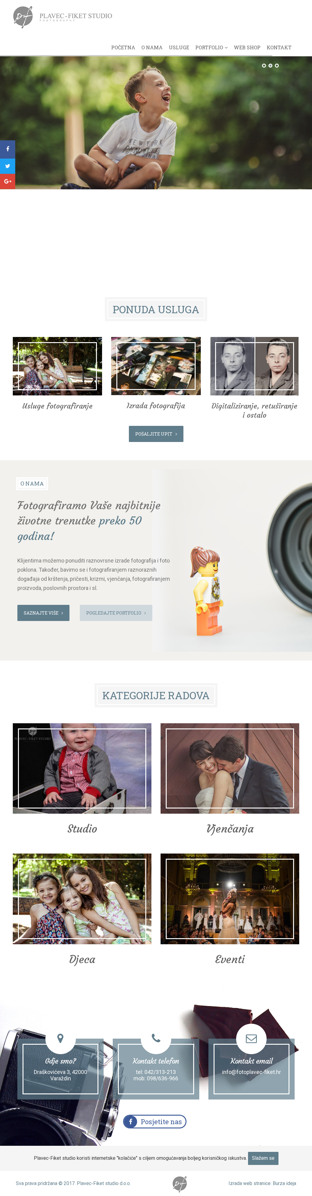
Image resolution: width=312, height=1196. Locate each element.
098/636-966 (162, 1078)
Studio (82, 829)
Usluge (179, 47)
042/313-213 (160, 1072)
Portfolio (209, 47)
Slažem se (263, 1158)
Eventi (230, 959)
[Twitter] (7, 166)
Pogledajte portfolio (113, 613)
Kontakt (279, 47)
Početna (123, 47)
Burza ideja (284, 1183)
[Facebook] (7, 149)
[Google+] (7, 181)
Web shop (247, 47)
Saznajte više (41, 613)
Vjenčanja (230, 829)
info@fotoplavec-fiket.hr (251, 1072)
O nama (152, 47)
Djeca (82, 959)
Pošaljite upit (153, 434)
